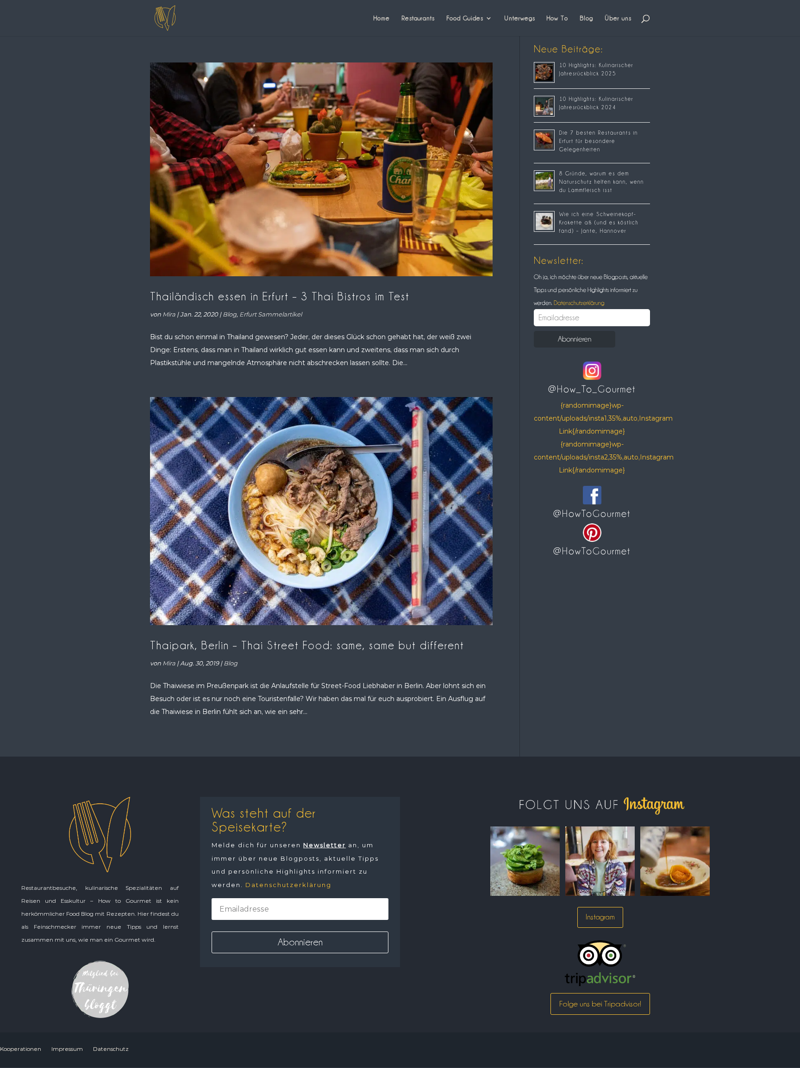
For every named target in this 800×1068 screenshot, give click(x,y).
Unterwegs (519, 18)
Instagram (600, 917)
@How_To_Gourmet (592, 389)
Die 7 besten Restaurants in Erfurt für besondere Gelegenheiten (598, 141)
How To (557, 18)
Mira (168, 314)
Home (382, 18)
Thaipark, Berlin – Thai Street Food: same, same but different (307, 645)
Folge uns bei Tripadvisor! (600, 1004)
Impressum (67, 1048)
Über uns (618, 18)
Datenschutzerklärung (578, 302)
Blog (586, 18)
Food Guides (464, 18)
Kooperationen (20, 1048)
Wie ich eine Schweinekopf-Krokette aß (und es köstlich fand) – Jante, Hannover (598, 222)
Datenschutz (111, 1048)
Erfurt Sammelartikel (270, 314)
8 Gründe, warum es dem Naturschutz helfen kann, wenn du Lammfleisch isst (601, 182)
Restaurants (418, 18)
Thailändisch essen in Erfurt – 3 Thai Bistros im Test (280, 296)
